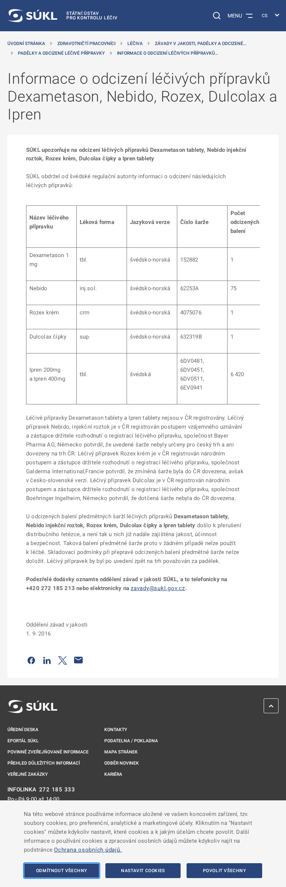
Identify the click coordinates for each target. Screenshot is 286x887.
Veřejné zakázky (27, 774)
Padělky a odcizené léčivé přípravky (61, 53)
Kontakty (115, 729)
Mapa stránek (121, 752)
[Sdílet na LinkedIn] (47, 660)
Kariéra (113, 774)
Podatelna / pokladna (131, 740)
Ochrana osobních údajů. (88, 849)
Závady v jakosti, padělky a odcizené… (200, 43)
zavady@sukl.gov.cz (158, 588)
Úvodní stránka (26, 43)
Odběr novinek (121, 763)
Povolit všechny (224, 870)
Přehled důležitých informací (43, 763)
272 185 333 (57, 789)
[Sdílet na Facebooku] (31, 660)
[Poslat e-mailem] (78, 660)
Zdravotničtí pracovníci (86, 43)
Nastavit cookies (143, 870)
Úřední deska (22, 729)
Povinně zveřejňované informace (48, 752)
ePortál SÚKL (23, 740)
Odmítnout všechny (61, 870)
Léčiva (135, 43)
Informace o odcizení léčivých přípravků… (167, 53)
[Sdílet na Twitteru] (62, 660)
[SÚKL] (32, 706)
